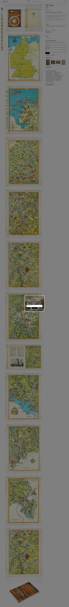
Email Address (29, 305)
